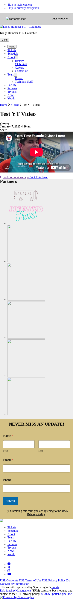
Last (40, 450)
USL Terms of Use (30, 580)
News (10, 95)
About (11, 57)
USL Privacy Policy (54, 580)
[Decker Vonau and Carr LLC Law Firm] (26, 261)
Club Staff (21, 64)
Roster (19, 78)
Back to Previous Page (16, 177)
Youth (11, 98)
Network (59, 19)
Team (10, 74)
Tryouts (11, 91)
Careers (19, 67)
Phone (7, 479)
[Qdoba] (26, 413)
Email (8, 459)
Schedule (12, 53)
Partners (12, 88)
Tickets (11, 50)
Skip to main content (19, 4)
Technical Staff (24, 81)
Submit (10, 501)
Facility (11, 85)
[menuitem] (5, 104)
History (19, 60)
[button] (4, 40)
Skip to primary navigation (23, 8)
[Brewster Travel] (26, 223)
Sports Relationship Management (29, 589)
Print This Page (38, 177)
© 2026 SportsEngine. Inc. (56, 593)
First (5, 450)
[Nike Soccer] (26, 337)
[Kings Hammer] (26, 299)
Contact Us (21, 71)
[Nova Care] (26, 375)
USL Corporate (9, 580)
